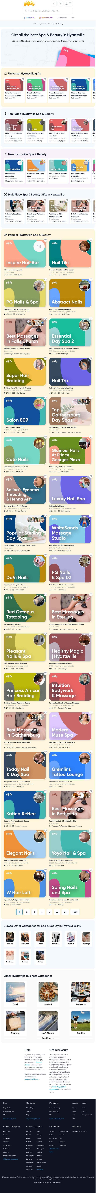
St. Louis (39, 1159)
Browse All (40, 1169)
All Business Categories (10, 1159)
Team (74, 1108)
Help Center (7, 1108)
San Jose (29, 1166)
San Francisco (41, 1162)
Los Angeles (40, 1145)
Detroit (28, 1142)
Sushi (51, 1142)
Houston (39, 1142)
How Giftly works (8, 1111)
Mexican (52, 1145)
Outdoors (6, 1149)
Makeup (71, 944)
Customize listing (54, 1108)
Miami (28, 1149)
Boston (28, 1135)
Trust (74, 1115)
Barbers (10, 944)
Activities (6, 1142)
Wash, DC (29, 1169)
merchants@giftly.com (56, 1119)
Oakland (39, 1152)
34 (65, 912)
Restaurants (81, 1004)
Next (75, 912)
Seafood (48, 1004)
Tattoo (40, 962)
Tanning (25, 962)
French (62, 1135)
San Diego (29, 1162)
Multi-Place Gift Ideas (79, 1131)
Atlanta (28, 1131)
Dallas (28, 1138)
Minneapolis (40, 1149)
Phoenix (39, 1156)
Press (74, 1111)
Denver (39, 1138)
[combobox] (48, 11)
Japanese (63, 1145)
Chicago (39, 1135)
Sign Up (28, 1111)
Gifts (35, 24)
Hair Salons (56, 944)
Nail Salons (10, 962)
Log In (28, 1115)
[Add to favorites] (23, 79)
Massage (86, 944)
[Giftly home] (29, 3)
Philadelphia (30, 1156)
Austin (39, 1131)
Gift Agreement (87, 1115)
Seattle (39, 1166)
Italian (51, 1135)
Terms (83, 1108)
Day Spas (25, 944)
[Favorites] (54, 3)
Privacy (84, 1111)
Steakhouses (64, 1131)
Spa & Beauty (7, 1145)
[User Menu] (68, 3)
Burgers (62, 1142)
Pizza (61, 1138)
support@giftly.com (32, 1079)
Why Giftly (29, 1108)
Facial (40, 944)
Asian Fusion (53, 1138)
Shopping (6, 1138)
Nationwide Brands (9, 1156)
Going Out (6, 1152)
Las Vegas (29, 1145)
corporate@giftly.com (33, 1119)
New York (29, 1152)
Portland (29, 1159)
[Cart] (60, 3)
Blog (73, 1118)
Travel (15, 1004)
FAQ (4, 1115)
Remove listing (54, 1111)
